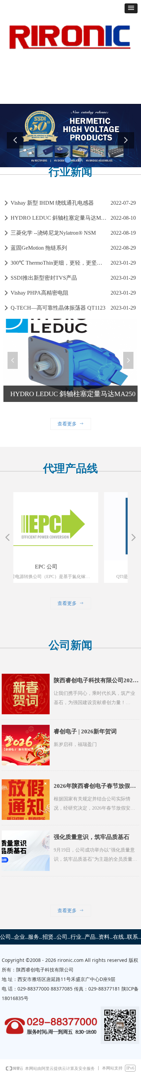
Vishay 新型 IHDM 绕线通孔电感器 (52, 203)
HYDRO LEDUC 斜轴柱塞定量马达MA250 (59, 218)
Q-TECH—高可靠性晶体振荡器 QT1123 (58, 308)
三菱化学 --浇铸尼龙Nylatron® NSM (53, 233)
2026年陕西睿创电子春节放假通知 (95, 788)
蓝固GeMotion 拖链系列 (39, 248)
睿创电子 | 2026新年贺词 (85, 731)
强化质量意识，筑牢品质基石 (91, 837)
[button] (131, 8)
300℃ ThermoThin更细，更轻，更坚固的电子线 (59, 263)
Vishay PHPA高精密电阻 (39, 293)
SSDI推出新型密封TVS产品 (44, 278)
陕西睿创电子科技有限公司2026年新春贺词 (95, 682)
